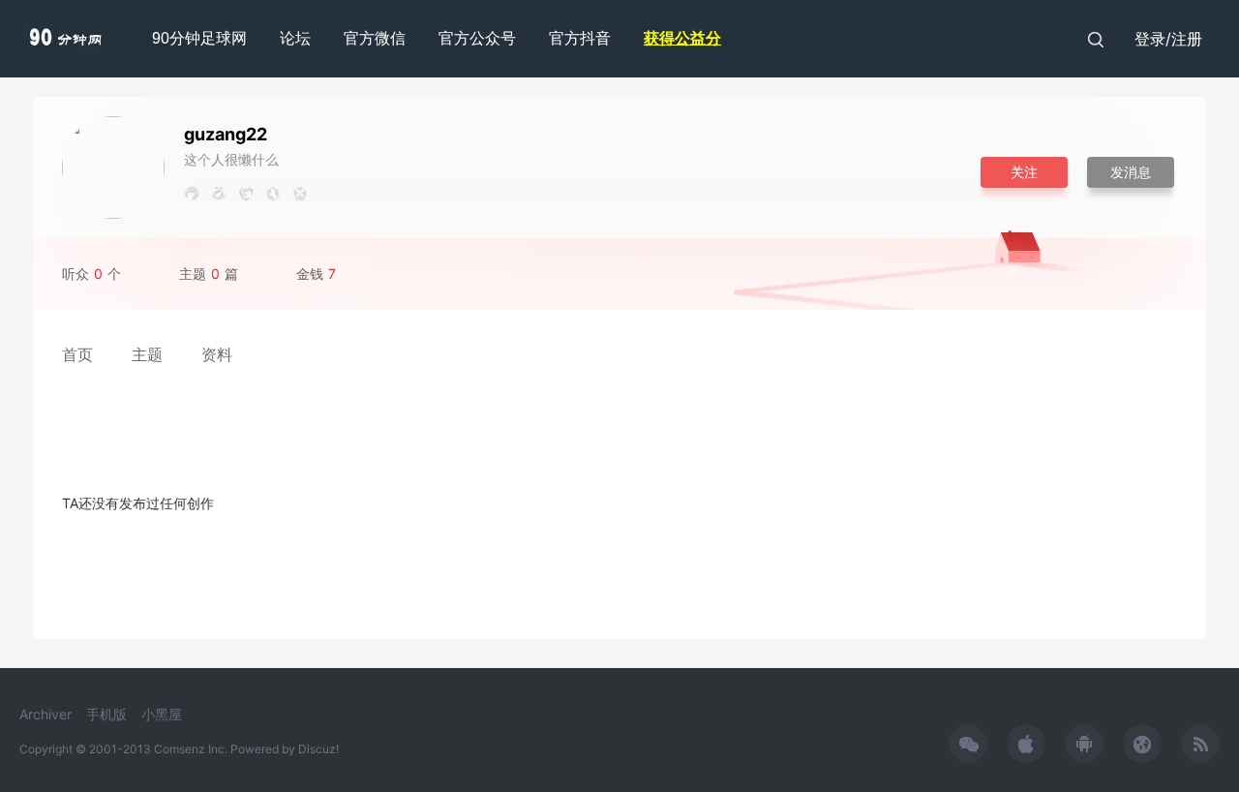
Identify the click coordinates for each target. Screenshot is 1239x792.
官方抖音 (580, 38)
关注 (1024, 172)
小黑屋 (161, 714)
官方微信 (375, 38)
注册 (1186, 38)
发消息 (1130, 172)
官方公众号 (477, 38)
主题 (147, 354)
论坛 (295, 38)
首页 (77, 354)
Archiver (45, 714)
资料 (216, 354)
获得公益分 (682, 38)
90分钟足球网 (199, 38)
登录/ (1152, 38)
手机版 (106, 714)
